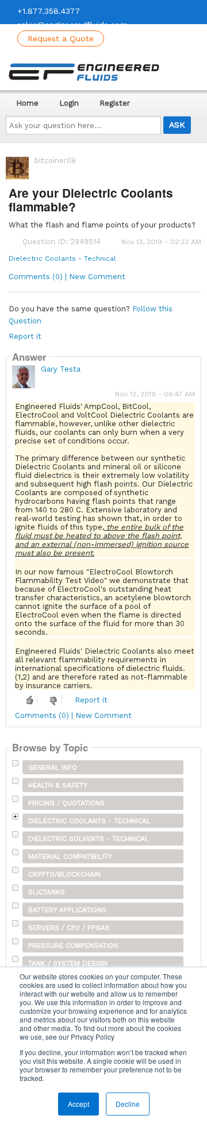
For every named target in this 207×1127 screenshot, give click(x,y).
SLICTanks (46, 892)
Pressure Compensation (73, 945)
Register (114, 103)
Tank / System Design (68, 963)
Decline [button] (128, 1104)
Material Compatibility (70, 856)
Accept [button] (78, 1104)
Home (27, 103)
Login (69, 103)
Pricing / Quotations (66, 803)
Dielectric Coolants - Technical (62, 258)
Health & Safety (57, 785)
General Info (52, 767)
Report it (25, 336)
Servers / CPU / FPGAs (69, 928)
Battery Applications (67, 910)
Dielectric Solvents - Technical (88, 839)
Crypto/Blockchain (64, 874)
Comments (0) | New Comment (67, 276)
